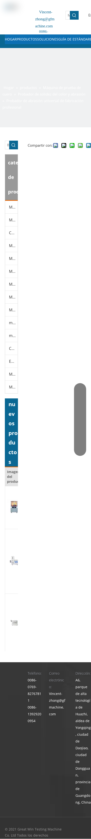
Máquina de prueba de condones (13, 374)
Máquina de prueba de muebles (13, 258)
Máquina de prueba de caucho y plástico (13, 245)
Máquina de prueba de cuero (13, 220)
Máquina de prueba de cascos (13, 310)
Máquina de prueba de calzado (13, 207)
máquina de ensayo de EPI (13, 322)
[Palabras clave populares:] (74, 15)
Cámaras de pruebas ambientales (13, 232)
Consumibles (13, 348)
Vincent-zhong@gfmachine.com (44, 19)
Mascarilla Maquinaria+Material (13, 387)
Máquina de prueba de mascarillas (13, 271)
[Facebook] (82, 829)
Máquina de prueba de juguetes (13, 297)
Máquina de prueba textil (13, 284)
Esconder (13, 361)
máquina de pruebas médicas (13, 335)
